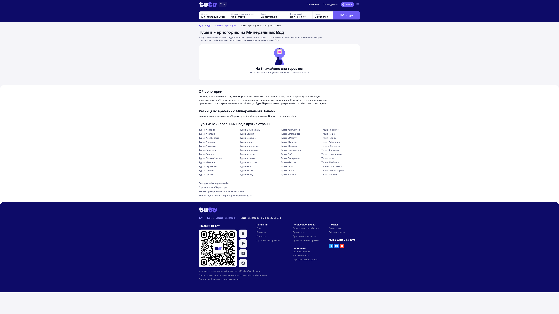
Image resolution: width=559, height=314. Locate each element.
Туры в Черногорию (331, 154)
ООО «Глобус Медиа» (249, 271)
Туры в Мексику (289, 146)
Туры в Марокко (289, 142)
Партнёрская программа (305, 259)
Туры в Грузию (206, 174)
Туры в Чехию (328, 158)
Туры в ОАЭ (286, 154)
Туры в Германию (207, 166)
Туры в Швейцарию (331, 162)
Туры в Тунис (328, 133)
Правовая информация (268, 240)
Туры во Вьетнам (207, 162)
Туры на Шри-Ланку (331, 166)
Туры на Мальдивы (290, 133)
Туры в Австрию (207, 133)
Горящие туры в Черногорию (213, 187)
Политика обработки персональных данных (221, 279)
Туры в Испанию (248, 154)
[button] (243, 234)
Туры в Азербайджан (209, 138)
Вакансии (261, 232)
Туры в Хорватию (330, 150)
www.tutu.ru (248, 275)
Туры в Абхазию (207, 129)
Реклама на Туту (301, 255)
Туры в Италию (247, 158)
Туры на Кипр (246, 166)
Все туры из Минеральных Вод (214, 183)
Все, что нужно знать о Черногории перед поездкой (225, 195)
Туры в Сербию (288, 170)
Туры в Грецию (206, 170)
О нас (259, 228)
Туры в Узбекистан (330, 142)
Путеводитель (330, 4)
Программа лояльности (304, 236)
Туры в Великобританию (211, 158)
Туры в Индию (247, 142)
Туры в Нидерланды (291, 150)
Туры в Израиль (248, 138)
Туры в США (287, 166)
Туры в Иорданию (249, 150)
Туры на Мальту (289, 138)
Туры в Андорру (207, 142)
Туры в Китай (246, 170)
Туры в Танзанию (330, 129)
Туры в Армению (207, 146)
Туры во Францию (330, 146)
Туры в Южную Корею (332, 170)
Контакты (261, 236)
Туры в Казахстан (248, 162)
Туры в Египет (247, 133)
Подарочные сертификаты (306, 228)
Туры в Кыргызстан (290, 129)
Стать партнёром (301, 251)
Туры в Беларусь (207, 150)
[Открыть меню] (358, 4)
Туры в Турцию (328, 138)
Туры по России (289, 162)
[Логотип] (208, 4)
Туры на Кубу (246, 174)
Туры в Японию (329, 174)
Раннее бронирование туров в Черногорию (221, 191)
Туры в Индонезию (249, 146)
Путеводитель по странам (306, 240)
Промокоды (299, 232)
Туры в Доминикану (250, 129)
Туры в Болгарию (207, 154)
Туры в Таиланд (288, 174)
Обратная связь (337, 232)
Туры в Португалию (290, 158)
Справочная (313, 4)
